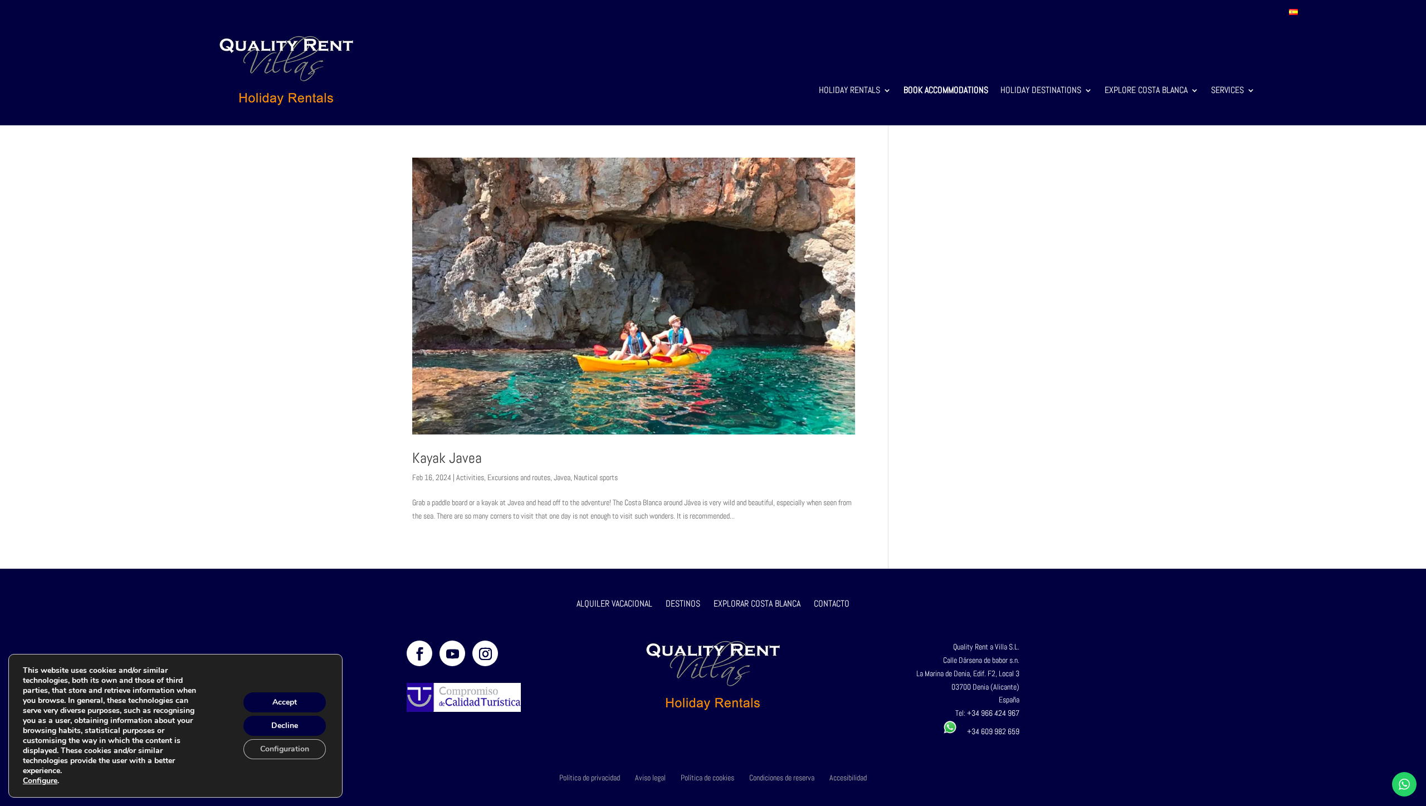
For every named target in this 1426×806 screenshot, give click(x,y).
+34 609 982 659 (988, 731)
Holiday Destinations (1040, 91)
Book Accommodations (946, 91)
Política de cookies (707, 778)
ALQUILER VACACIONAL (614, 603)
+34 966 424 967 (993, 713)
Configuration (284, 749)
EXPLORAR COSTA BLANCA (758, 603)
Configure (40, 781)
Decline (284, 725)
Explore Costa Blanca (1146, 91)
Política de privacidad (589, 778)
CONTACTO (831, 603)
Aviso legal (650, 778)
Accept (284, 702)
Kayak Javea (447, 458)
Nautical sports (596, 477)
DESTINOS (683, 603)
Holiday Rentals (849, 91)
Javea (562, 477)
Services (1227, 91)
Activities (470, 477)
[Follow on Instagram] (485, 653)
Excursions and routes (518, 477)
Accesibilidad (848, 778)
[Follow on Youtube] (452, 653)
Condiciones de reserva (781, 778)
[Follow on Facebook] (419, 653)
